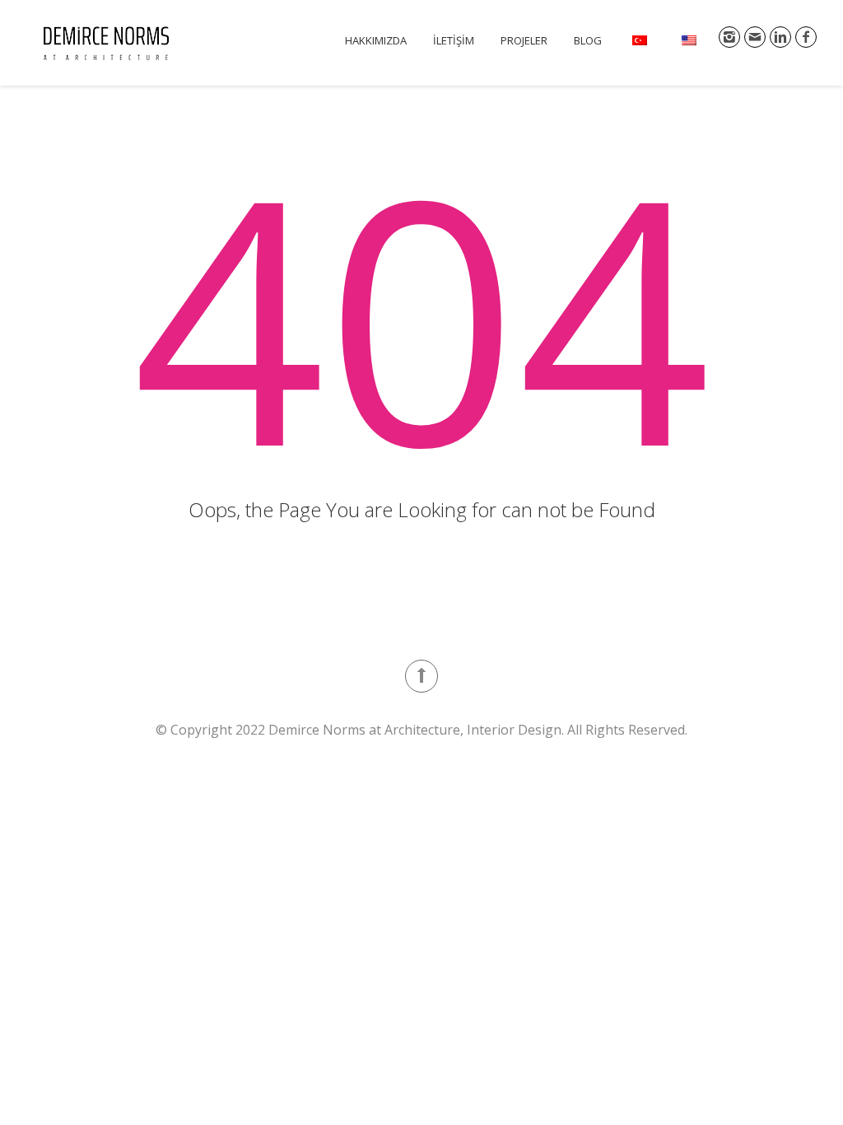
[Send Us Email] (755, 37)
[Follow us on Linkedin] (780, 37)
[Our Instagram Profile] (729, 37)
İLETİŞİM (453, 40)
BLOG (588, 40)
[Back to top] (421, 676)
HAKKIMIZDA (376, 40)
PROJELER (524, 40)
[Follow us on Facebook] (806, 37)
